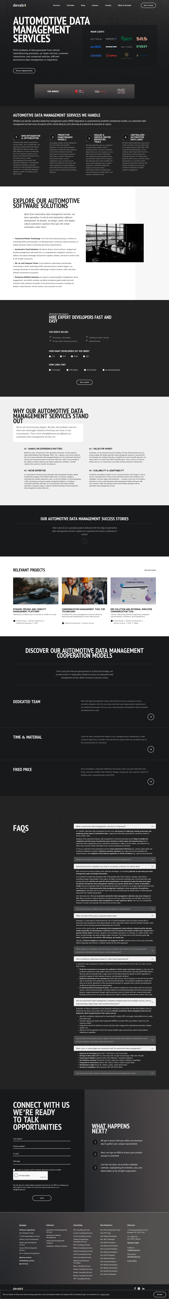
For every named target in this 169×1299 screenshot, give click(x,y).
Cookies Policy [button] (105, 1294)
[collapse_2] (40, 1257)
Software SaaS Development (29, 1239)
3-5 (64, 356)
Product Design (21, 621)
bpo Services (23, 1264)
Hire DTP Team (105, 1233)
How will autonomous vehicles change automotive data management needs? (106, 1073)
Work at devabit (124, 5)
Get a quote (84, 382)
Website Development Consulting (81, 1262)
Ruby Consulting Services (82, 1266)
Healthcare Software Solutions (56, 1246)
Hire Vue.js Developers (108, 1274)
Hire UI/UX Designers (107, 1255)
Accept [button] (159, 1294)
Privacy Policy (132, 1261)
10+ (87, 356)
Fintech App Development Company (55, 1242)
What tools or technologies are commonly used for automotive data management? (108, 1048)
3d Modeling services (26, 1261)
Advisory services (88, 623)
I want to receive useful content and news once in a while (38, 1170)
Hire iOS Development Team (110, 1230)
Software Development (24, 623)
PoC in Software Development (29, 1253)
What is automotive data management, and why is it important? (101, 826)
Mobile (136, 623)
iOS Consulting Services (81, 1230)
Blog (83, 5)
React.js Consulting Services (82, 1275)
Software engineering (35, 621)
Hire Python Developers (108, 1236)
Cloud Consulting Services (82, 1236)
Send (42, 1198)
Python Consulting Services (82, 1272)
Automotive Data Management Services (56, 1231)
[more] (151, 717)
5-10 (76, 356)
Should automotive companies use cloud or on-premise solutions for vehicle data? (108, 866)
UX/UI (36, 623)
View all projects (150, 570)
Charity (108, 5)
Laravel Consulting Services (82, 1233)
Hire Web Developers (107, 1258)
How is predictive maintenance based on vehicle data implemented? (102, 959)
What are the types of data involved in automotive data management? (103, 860)
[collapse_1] (40, 1230)
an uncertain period (112, 370)
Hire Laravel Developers (108, 1249)
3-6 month (73, 370)
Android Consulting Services (83, 1251)
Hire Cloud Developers (108, 1261)
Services (56, 5)
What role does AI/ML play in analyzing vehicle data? (96, 916)
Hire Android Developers (109, 1271)
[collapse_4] (40, 1264)
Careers (95, 5)
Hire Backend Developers (109, 1246)
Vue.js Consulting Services (82, 1257)
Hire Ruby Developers (108, 1242)
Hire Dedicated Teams (26, 1233)
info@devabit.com (19, 1190)
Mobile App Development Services (28, 1244)
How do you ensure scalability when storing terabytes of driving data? (103, 909)
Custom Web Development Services (28, 1249)
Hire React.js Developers (108, 1252)
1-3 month (56, 370)
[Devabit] (19, 6)
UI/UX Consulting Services (82, 1254)
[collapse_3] (40, 1261)
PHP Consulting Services (81, 1245)
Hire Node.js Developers (108, 1265)
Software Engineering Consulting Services (80, 1240)
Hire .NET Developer (107, 1239)
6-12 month (91, 370)
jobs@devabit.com (133, 1257)
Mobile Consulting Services (82, 1248)
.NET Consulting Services (81, 1279)
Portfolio (70, 5)
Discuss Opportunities (24, 71)
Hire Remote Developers (109, 1268)
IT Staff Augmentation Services (29, 1236)
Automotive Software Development (53, 1236)
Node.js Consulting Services (82, 1269)
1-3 (53, 356)
